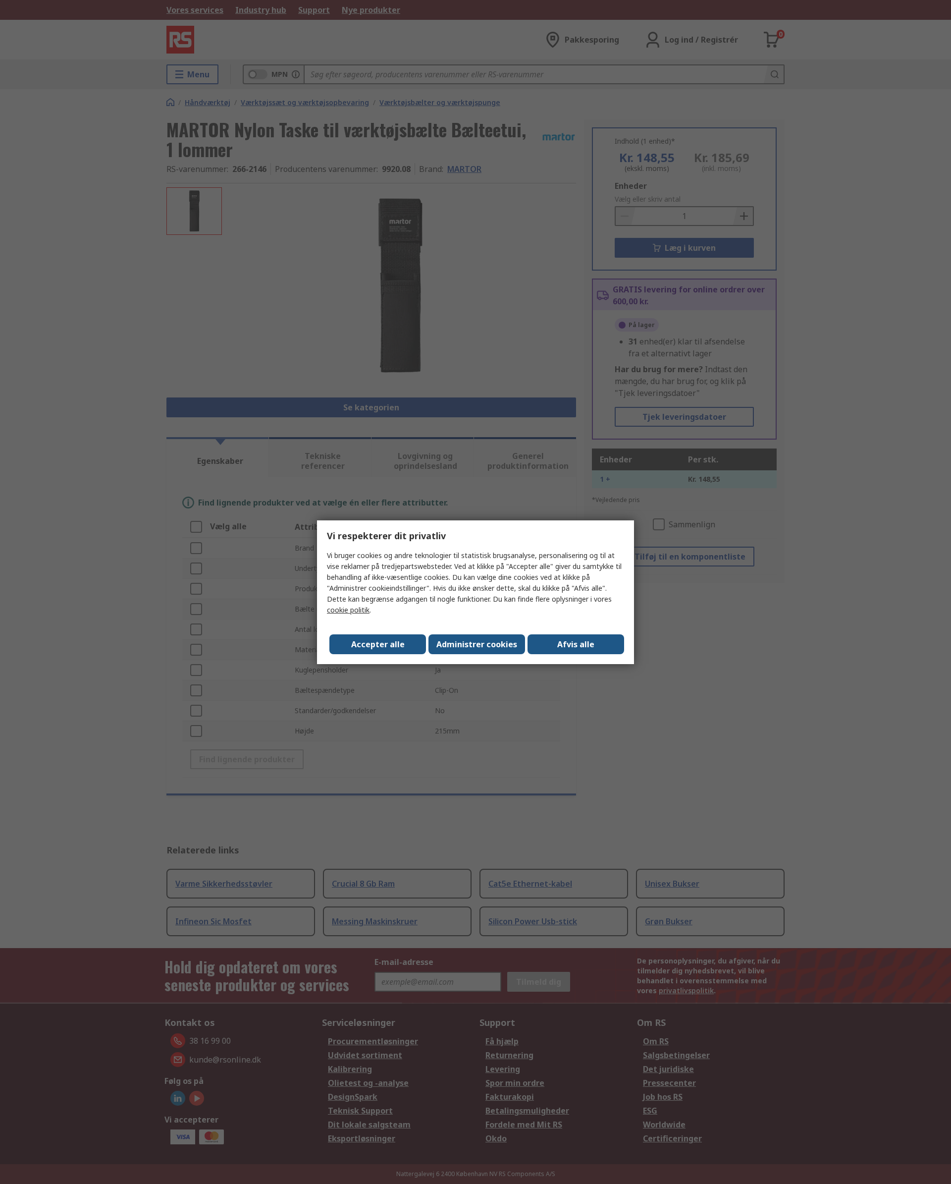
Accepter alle (378, 644)
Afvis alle (575, 644)
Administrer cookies (476, 644)
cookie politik (348, 610)
